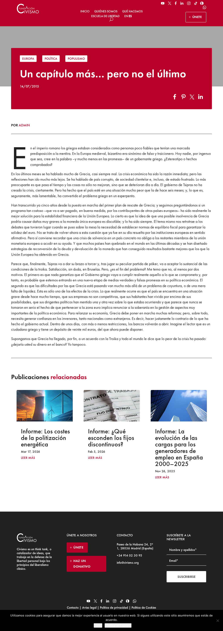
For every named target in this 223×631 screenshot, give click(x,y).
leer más (28, 458)
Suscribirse (186, 577)
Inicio (85, 11)
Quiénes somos (105, 11)
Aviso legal (89, 607)
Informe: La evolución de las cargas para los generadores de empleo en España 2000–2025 (179, 447)
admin (24, 125)
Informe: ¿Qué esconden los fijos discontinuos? (111, 437)
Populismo (76, 58)
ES (130, 16)
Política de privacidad (114, 607)
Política (51, 58)
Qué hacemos (132, 11)
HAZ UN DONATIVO (81, 564)
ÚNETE (197, 17)
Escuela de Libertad (105, 16)
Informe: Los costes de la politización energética (45, 437)
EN (126, 16)
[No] (217, 620)
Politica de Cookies (118, 625)
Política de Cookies (143, 607)
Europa (28, 58)
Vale (98, 625)
